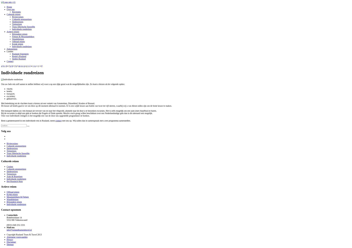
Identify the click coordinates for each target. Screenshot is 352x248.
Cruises (10, 166)
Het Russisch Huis (15, 181)
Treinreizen (11, 174)
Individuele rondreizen (16, 179)
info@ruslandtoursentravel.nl (19, 230)
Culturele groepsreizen (16, 169)
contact (58, 121)
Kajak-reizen (12, 194)
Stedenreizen (12, 171)
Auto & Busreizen (14, 176)
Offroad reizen (13, 192)
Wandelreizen (12, 199)
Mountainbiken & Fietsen (18, 197)
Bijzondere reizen (14, 202)
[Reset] (28, 126)
